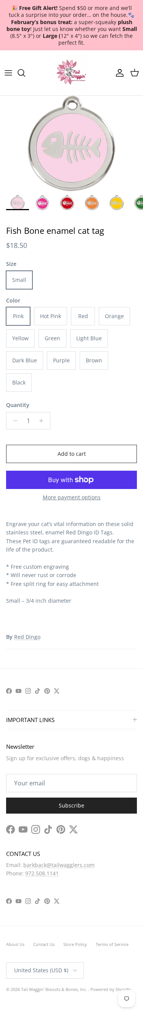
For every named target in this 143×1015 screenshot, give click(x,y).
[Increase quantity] (43, 420)
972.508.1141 (42, 873)
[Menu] (8, 72)
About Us (15, 944)
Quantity (17, 405)
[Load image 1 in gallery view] (71, 143)
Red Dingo (27, 636)
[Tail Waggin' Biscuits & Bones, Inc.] (71, 73)
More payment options (72, 497)
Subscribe (71, 805)
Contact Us (44, 944)
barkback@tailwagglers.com (59, 865)
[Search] (25, 72)
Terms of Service (112, 944)
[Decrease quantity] (13, 420)
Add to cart (72, 453)
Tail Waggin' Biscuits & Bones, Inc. (54, 989)
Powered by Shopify (110, 989)
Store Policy (75, 944)
